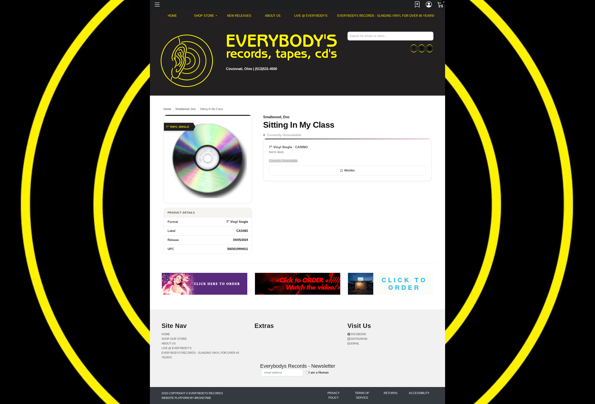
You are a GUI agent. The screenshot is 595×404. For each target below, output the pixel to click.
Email (354, 343)
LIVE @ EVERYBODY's (310, 15)
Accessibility (419, 393)
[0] (440, 5)
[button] (205, 16)
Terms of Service (362, 395)
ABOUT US (273, 15)
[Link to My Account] (429, 5)
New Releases (239, 15)
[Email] (429, 48)
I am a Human (319, 372)
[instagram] (422, 48)
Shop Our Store (174, 339)
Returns (390, 393)
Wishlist (349, 170)
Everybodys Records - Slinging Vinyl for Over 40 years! (385, 15)
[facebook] (414, 48)
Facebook (358, 334)
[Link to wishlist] (417, 5)
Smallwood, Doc (185, 109)
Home (167, 109)
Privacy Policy (333, 395)
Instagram (358, 339)
